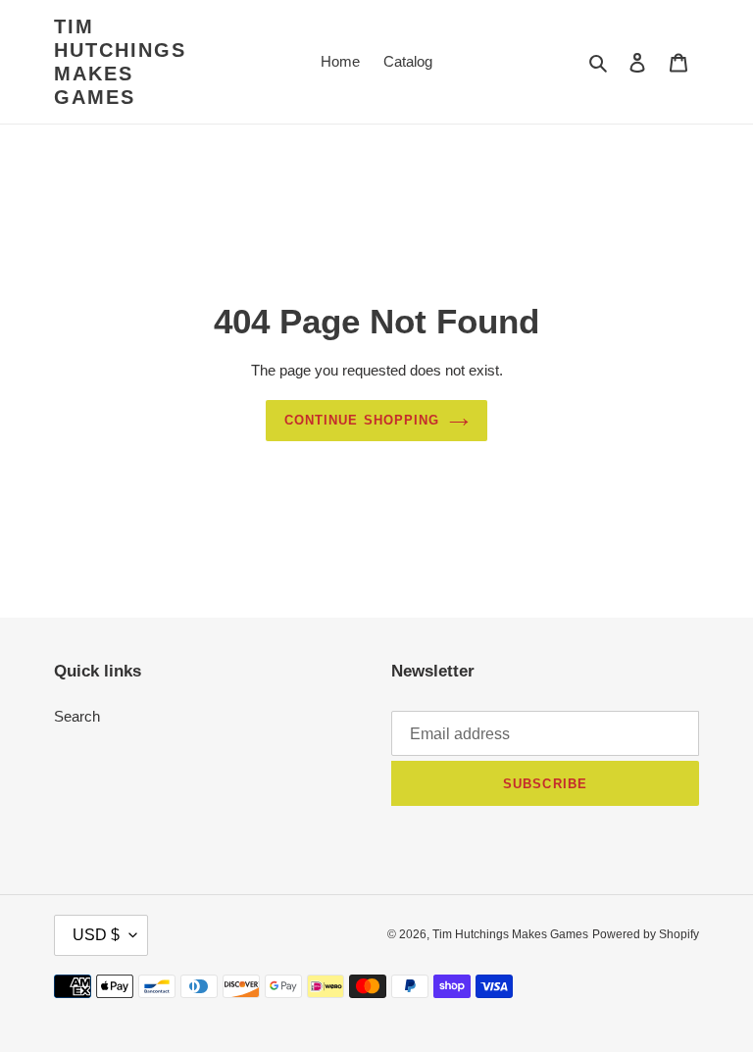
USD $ (96, 935)
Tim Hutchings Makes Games (120, 62)
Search (77, 716)
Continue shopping (361, 420)
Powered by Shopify (645, 934)
